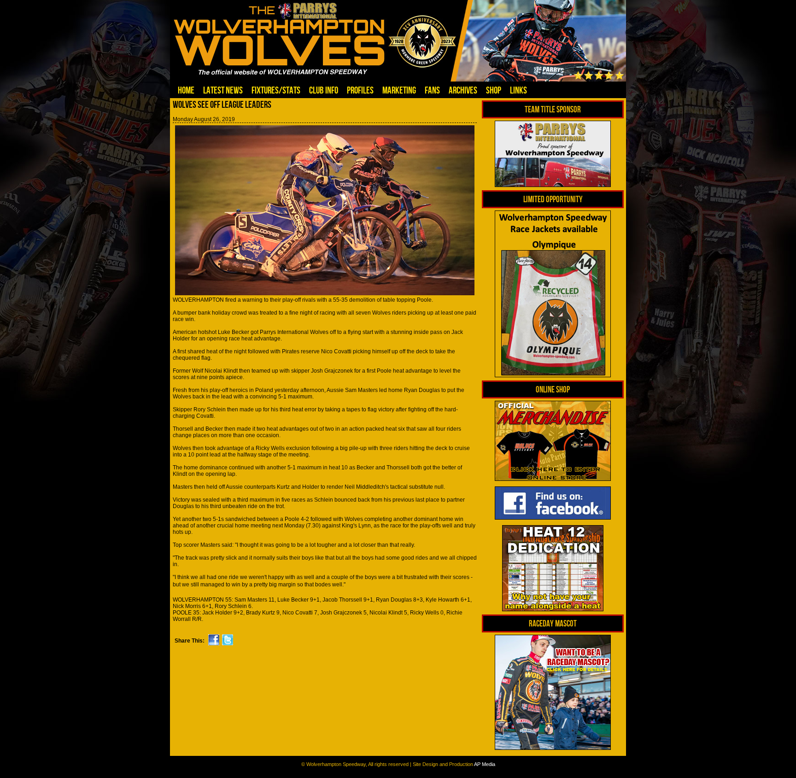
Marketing (399, 90)
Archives (463, 90)
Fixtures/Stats (276, 90)
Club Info (323, 90)
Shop (493, 90)
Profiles (360, 90)
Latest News (223, 90)
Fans (432, 90)
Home (186, 90)
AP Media (484, 764)
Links (518, 90)
